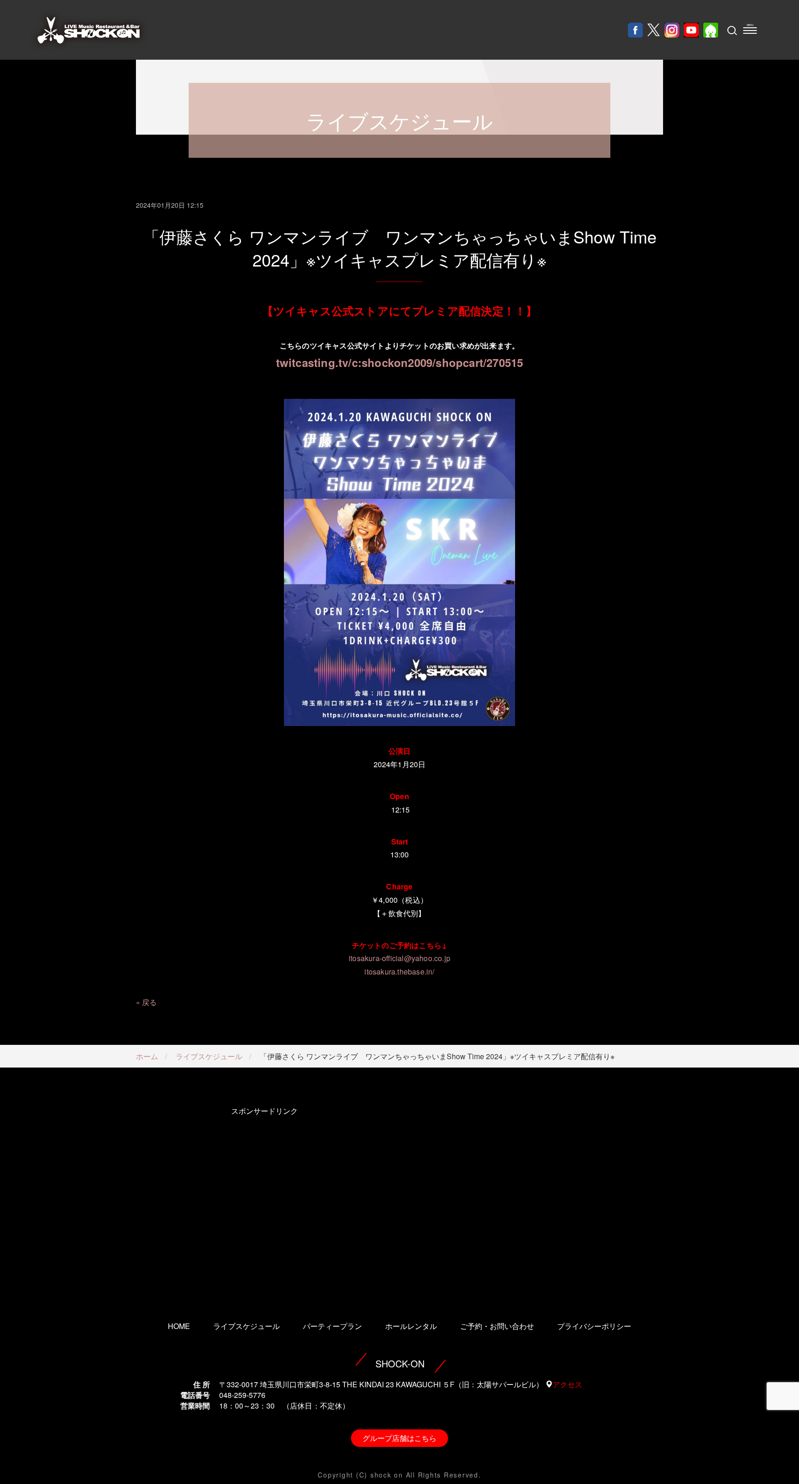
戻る (149, 1002)
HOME (179, 1326)
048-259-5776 (242, 1395)
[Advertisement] (264, 1201)
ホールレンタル (411, 1326)
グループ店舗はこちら (399, 1438)
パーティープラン (332, 1326)
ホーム (147, 1056)
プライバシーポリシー (594, 1326)
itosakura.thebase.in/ (399, 971)
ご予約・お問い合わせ (497, 1326)
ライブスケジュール (209, 1056)
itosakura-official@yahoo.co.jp (399, 958)
